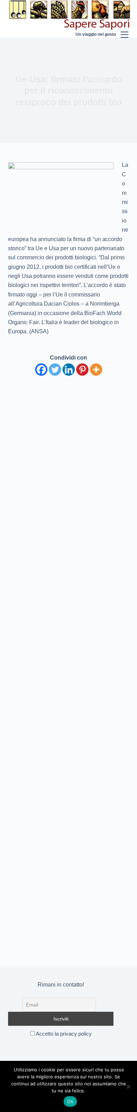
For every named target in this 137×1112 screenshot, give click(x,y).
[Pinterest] (82, 369)
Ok (70, 1101)
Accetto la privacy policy (63, 1034)
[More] (96, 369)
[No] (128, 1086)
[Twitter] (55, 369)
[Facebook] (41, 369)
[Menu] (124, 19)
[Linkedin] (69, 369)
